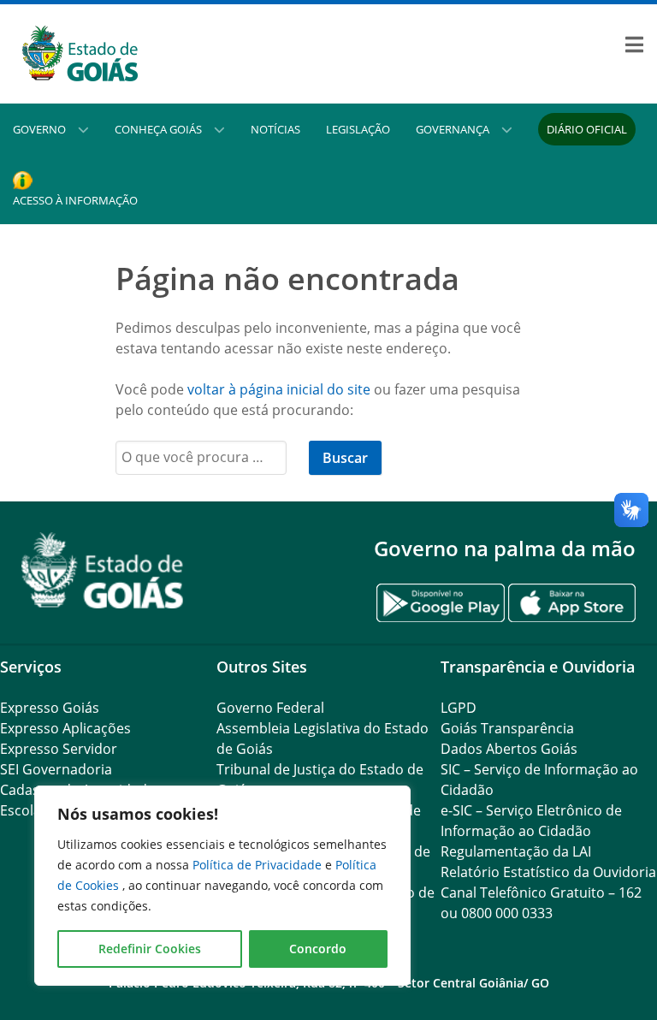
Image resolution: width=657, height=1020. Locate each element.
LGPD (458, 707)
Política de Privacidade (258, 865)
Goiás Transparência (507, 728)
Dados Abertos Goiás (509, 748)
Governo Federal (270, 707)
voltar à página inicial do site (278, 389)
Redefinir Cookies (149, 948)
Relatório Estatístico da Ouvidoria (548, 872)
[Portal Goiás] (164, 54)
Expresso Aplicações (65, 728)
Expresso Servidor (58, 748)
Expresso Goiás (49, 707)
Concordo (317, 948)
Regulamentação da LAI (516, 851)
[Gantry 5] (102, 570)
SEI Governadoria (56, 769)
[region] (222, 886)
